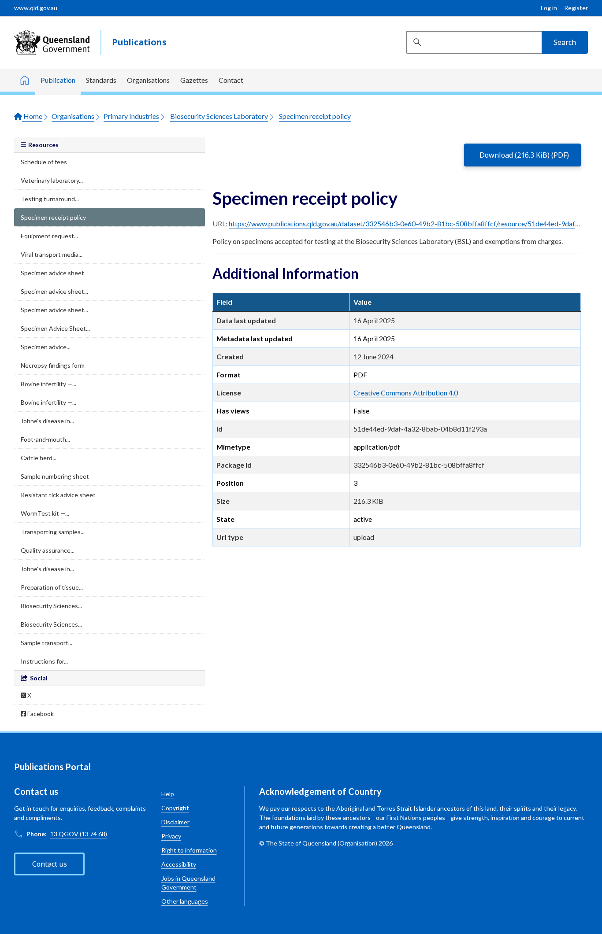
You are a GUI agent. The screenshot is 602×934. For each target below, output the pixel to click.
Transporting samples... (53, 531)
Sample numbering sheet (55, 476)
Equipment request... (49, 236)
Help (167, 793)
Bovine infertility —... (48, 384)
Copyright (175, 808)
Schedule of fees (44, 162)
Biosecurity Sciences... (51, 605)
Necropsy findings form (53, 365)
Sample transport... (46, 642)
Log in (549, 7)
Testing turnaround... (50, 199)
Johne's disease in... (47, 421)
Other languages (184, 901)
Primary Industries (131, 116)
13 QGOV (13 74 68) (78, 834)
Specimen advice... (46, 347)
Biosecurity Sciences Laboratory (219, 116)
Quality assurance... (47, 550)
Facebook (40, 713)
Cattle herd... (38, 457)
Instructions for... (44, 661)
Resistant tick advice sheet (58, 494)
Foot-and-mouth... (45, 439)
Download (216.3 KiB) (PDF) (524, 155)
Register (576, 7)
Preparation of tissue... (52, 587)
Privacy (171, 836)
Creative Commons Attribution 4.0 (405, 392)
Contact (231, 80)
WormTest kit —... (45, 513)
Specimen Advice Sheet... (55, 328)
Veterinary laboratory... (52, 180)
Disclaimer (175, 822)
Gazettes (194, 80)
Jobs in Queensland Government (188, 883)
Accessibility (178, 864)
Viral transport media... (51, 254)
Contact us (49, 864)
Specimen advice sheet (52, 273)
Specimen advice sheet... (54, 291)
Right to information (189, 850)
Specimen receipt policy (315, 116)
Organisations (148, 80)
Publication (58, 80)
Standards (101, 80)
